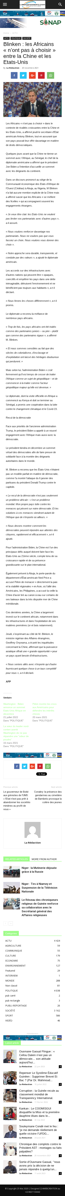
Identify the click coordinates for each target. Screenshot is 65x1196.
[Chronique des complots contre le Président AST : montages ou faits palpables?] (10, 1149)
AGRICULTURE (13, 945)
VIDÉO (8, 1020)
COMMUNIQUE (13, 950)
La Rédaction (12, 68)
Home (6, 33)
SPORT (9, 1015)
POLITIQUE (16, 38)
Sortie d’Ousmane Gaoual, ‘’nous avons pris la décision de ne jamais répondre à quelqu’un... (39, 1165)
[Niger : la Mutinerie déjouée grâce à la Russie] (11, 871)
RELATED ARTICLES (16, 859)
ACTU (15, 33)
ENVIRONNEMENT (15, 965)
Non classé (11, 985)
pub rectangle (12, 1000)
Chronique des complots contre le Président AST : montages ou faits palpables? (40, 1148)
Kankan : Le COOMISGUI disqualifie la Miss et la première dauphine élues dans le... (39, 1112)
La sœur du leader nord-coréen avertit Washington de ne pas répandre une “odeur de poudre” (16, 733)
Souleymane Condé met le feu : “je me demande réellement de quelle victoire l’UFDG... (38, 1130)
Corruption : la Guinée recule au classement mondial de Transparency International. (39, 1094)
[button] (60, 4)
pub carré (10, 995)
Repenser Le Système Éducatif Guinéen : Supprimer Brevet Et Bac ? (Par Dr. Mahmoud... (38, 1076)
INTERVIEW (11, 975)
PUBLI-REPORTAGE (16, 1005)
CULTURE (10, 955)
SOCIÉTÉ (26, 38)
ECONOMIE (11, 960)
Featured (10, 970)
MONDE (9, 980)
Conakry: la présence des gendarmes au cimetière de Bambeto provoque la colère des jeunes (48, 797)
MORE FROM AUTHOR (44, 859)
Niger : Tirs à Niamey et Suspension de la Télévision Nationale (39, 887)
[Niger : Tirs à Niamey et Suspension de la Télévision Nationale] (11, 887)
